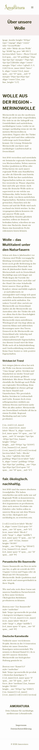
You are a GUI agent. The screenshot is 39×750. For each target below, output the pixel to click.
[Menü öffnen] (33, 7)
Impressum (21, 725)
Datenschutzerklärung (21, 729)
